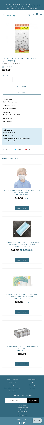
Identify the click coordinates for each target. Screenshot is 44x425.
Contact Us (22, 405)
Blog (12, 385)
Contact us (12, 391)
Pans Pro (24, 420)
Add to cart (22, 208)
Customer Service (12, 379)
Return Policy (32, 379)
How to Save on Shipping (12, 388)
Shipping (32, 385)
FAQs (32, 382)
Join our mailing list (22, 395)
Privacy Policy (12, 382)
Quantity (6, 76)
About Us (32, 388)
